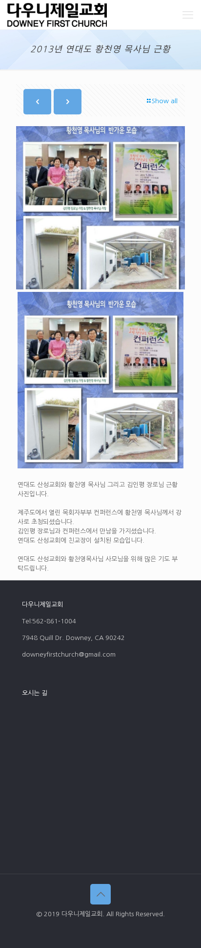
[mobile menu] (188, 14)
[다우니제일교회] (57, 14)
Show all (165, 101)
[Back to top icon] (100, 894)
